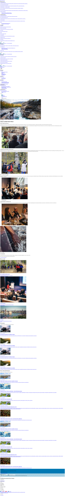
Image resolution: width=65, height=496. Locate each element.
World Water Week (12, 492)
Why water (4, 492)
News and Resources (21, 492)
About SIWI (1, 492)
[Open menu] (1, 68)
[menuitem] (32, 3)
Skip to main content (2, 0)
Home (2, 97)
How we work (6, 492)
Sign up (1, 476)
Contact (24, 492)
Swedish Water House (16, 492)
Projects (1, 66)
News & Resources (2, 67)
